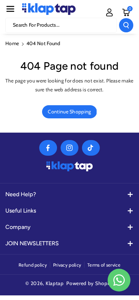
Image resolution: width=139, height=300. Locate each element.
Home (12, 43)
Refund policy (33, 265)
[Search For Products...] (126, 25)
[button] (10, 9)
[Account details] (109, 12)
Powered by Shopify (90, 283)
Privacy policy (67, 265)
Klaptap (55, 283)
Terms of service (103, 265)
